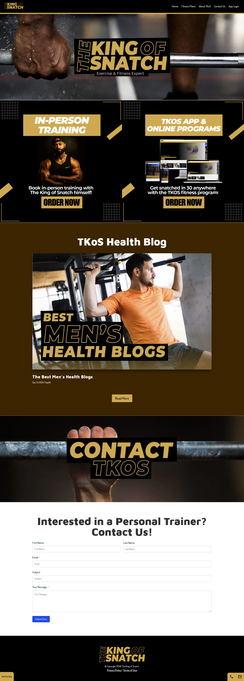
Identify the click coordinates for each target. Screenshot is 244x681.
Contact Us (219, 6)
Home (175, 6)
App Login (234, 6)
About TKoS (205, 6)
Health (48, 382)
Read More (122, 398)
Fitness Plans (189, 6)
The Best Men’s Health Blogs (62, 376)
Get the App (7, 676)
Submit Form (41, 619)
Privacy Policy (114, 670)
